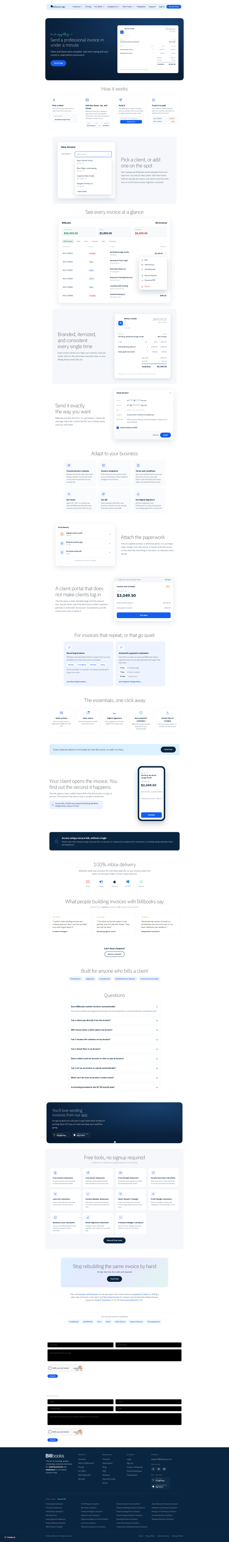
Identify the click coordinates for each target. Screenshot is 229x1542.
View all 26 (61, 1499)
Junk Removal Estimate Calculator (164, 1508)
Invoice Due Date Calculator (162, 1515)
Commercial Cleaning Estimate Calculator (132, 1527)
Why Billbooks (84, 1475)
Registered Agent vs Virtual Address (94, 1519)
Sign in (162, 6)
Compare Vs (112, 6)
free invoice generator (129, 1300)
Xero (99, 1322)
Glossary (106, 1475)
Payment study (108, 1479)
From (118, 400)
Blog (104, 1467)
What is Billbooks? (86, 1463)
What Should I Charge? (54, 1527)
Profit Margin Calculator (90, 1504)
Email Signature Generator (56, 1519)
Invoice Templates (103, 1300)
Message (120, 419)
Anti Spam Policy (177, 1536)
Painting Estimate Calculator (127, 1519)
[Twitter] (153, 1469)
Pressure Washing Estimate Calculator (130, 1508)
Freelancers (132, 1475)
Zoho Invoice (120, 1322)
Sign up (130, 1463)
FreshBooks (73, 1322)
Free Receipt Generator (54, 1511)
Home (141, 1536)
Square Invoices (136, 1322)
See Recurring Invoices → (77, 682)
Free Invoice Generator (54, 1504)
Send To (119, 405)
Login (129, 1459)
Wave (108, 1322)
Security (81, 1479)
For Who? (98, 6)
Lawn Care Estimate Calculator (128, 1523)
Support (152, 6)
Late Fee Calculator (88, 1523)
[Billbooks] (60, 1456)
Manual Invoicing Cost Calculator (93, 1527)
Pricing (88, 6)
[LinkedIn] (164, 1469)
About (105, 1483)
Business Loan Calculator (90, 1515)
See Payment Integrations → (130, 682)
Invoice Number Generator (55, 1523)
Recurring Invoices (111, 1297)
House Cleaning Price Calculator (128, 1511)
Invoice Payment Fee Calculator (128, 1504)
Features (76, 6)
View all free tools (114, 1240)
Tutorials (106, 1459)
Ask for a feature (114, 954)
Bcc (118, 410)
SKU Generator (51, 1515)
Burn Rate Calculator (89, 1508)
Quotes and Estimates (88, 1294)
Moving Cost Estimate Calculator (164, 1511)
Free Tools (127, 6)
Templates (141, 6)
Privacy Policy (150, 1536)
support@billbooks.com (161, 1459)
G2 (119, 907)
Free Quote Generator (54, 1508)
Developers (107, 1463)
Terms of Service (163, 1536)
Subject (119, 415)
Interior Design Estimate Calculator (129, 1515)
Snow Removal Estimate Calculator (165, 1504)
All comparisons (154, 1322)
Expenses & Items (140, 1294)
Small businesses (134, 1471)
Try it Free (58, 63)
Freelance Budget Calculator (92, 1511)
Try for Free (174, 6)
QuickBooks (88, 1322)
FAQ (104, 1471)
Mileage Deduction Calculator (163, 1519)
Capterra (105, 907)
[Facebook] (159, 1469)
